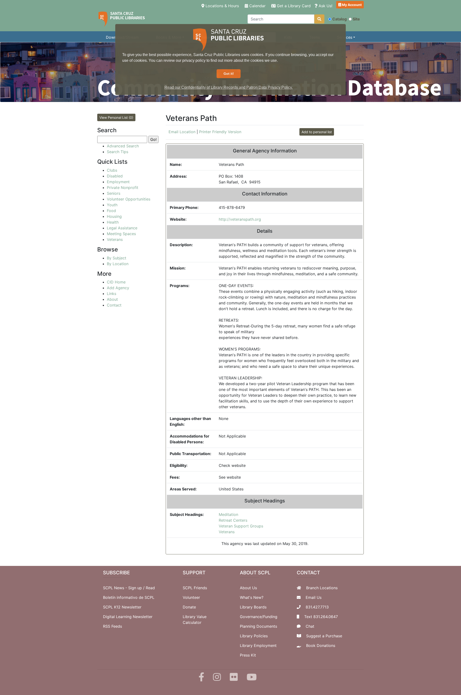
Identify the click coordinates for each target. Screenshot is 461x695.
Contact (114, 305)
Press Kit (248, 655)
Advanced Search (123, 146)
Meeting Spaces (121, 233)
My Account (351, 5)
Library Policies (254, 635)
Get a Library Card (293, 5)
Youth (112, 204)
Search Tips (117, 151)
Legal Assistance (122, 227)
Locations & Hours (222, 5)
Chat (310, 626)
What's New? (251, 597)
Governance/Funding (258, 616)
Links (111, 293)
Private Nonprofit (122, 187)
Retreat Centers (233, 520)
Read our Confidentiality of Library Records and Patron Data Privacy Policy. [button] (228, 87)
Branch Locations (322, 587)
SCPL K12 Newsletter (122, 607)
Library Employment (258, 645)
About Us (248, 587)
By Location (117, 263)
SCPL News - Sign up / (124, 587)
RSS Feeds (112, 626)
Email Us (313, 597)
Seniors (113, 193)
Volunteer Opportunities (128, 199)
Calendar (257, 5)
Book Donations (320, 645)
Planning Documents (258, 626)
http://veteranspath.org (240, 219)
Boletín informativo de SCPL (128, 597)
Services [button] (344, 37)
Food (111, 210)
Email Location (182, 131)
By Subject (116, 258)
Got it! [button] (229, 73)
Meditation (228, 514)
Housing (114, 216)
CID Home (116, 282)
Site (356, 19)
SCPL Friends (195, 587)
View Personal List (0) (116, 117)
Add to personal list (317, 132)
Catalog (339, 19)
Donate (189, 607)
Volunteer (191, 597)
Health (113, 222)
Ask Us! (324, 5)
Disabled (115, 176)
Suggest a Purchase (324, 635)
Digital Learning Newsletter (127, 616)
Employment (118, 181)
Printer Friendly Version (220, 131)
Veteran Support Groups (241, 526)
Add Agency (118, 287)
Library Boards (253, 607)
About (112, 299)
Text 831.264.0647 (321, 616)
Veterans (227, 531)
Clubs (112, 170)
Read (150, 587)
